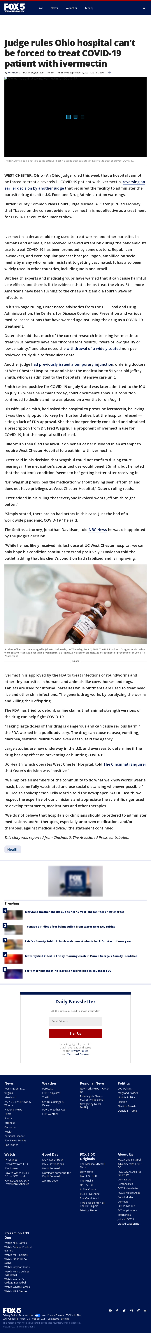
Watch (9, 1154)
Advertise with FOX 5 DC (130, 1165)
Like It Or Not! (88, 1176)
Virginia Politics (126, 1097)
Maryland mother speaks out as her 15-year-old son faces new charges (74, 912)
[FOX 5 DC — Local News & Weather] (16, 7)
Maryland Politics (128, 1093)
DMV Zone (86, 1171)
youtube (110, 1310)
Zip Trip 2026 (50, 1180)
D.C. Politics (125, 1088)
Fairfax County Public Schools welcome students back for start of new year (78, 941)
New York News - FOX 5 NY (94, 1090)
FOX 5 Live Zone (90, 1194)
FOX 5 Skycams (51, 1093)
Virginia (8, 1093)
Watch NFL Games (15, 1242)
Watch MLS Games (15, 1291)
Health (51, 72)
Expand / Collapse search (144, 8)
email (145, 1310)
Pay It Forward (51, 1168)
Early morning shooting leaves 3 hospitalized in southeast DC (68, 970)
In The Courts (88, 1189)
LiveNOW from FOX (16, 1164)
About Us (125, 1154)
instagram (131, 1310)
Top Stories (11, 1145)
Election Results (127, 1106)
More (88, 8)
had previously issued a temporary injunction (72, 364)
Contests (123, 1201)
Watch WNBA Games (17, 1287)
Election (122, 1102)
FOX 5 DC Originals (87, 1156)
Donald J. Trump (127, 1110)
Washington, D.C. (14, 1088)
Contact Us (124, 1179)
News (9, 1083)
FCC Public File (126, 1206)
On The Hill (86, 1185)
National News (13, 1109)
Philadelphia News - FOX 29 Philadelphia (91, 1097)
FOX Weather (50, 1114)
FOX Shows (11, 1168)
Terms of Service (78, 1054)
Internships (124, 1215)
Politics (124, 1083)
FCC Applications (128, 1210)
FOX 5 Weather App (54, 1109)
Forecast (47, 1088)
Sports (8, 1118)
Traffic (46, 1097)
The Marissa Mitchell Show (92, 1165)
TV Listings (10, 1159)
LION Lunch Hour (52, 1159)
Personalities (125, 1184)
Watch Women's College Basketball (15, 1280)
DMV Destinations (53, 1164)
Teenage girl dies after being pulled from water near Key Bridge (70, 926)
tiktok (138, 1310)
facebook (117, 1310)
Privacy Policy (79, 1051)
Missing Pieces (88, 1210)
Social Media (125, 1197)
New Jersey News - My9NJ (91, 1105)
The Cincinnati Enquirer (124, 764)
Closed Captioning (128, 1223)
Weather (49, 1083)
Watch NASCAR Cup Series (16, 1261)
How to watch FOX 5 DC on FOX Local (16, 1174)
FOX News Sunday (15, 1140)
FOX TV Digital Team (33, 72)
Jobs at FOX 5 (126, 1219)
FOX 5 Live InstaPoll (129, 1159)
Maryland (9, 1097)
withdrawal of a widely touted (94, 348)
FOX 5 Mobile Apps (129, 1192)
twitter (124, 1310)
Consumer (10, 1127)
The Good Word (89, 1198)
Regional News (92, 1083)
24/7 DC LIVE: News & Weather (17, 1103)
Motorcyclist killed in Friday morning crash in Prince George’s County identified (81, 956)
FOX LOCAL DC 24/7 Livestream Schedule (16, 1182)
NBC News (97, 529)
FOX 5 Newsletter (128, 1188)
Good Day (50, 1154)
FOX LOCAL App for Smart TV (129, 1173)
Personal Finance (14, 1136)
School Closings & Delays (53, 1103)
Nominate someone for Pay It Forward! (56, 1174)
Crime (7, 1114)
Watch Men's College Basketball (16, 1273)
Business (9, 1122)
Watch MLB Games (16, 1255)
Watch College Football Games (18, 1248)
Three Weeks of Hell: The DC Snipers (92, 1204)
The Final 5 (86, 1180)
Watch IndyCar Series (17, 1267)
